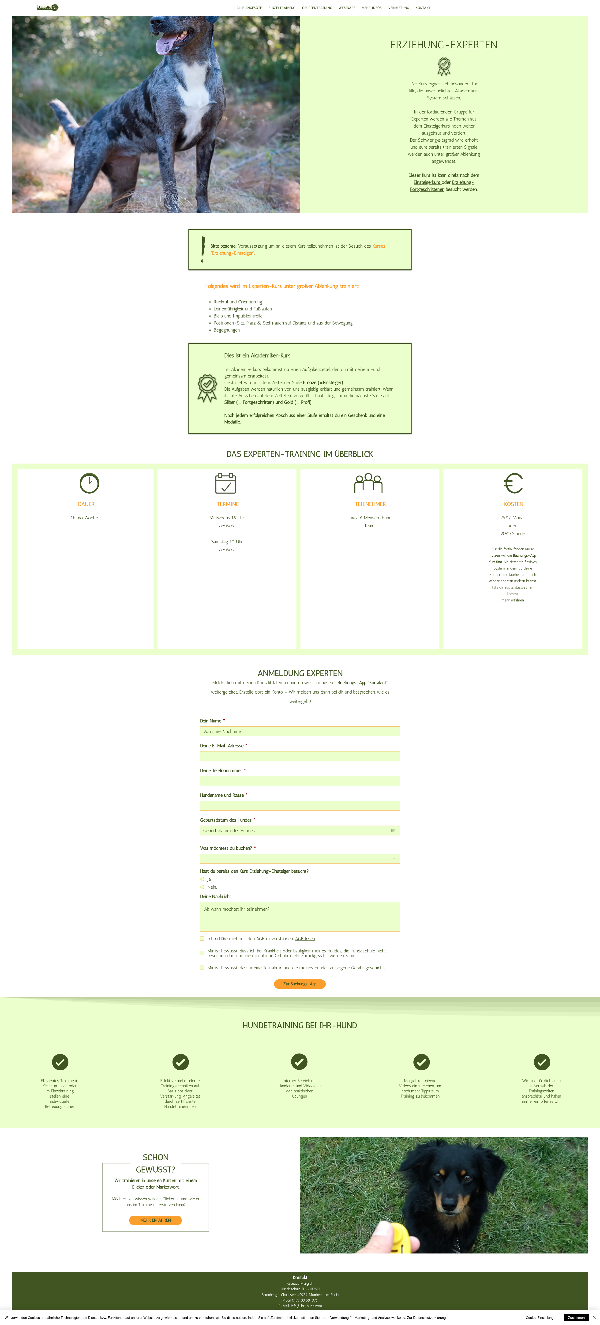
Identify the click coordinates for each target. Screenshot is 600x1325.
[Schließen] (594, 1317)
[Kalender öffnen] (393, 830)
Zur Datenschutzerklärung (426, 1317)
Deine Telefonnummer (221, 770)
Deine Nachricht (215, 896)
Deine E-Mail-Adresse (222, 745)
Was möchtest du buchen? (226, 848)
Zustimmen (576, 1317)
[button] (317, 8)
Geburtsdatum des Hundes (229, 820)
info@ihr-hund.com (306, 1306)
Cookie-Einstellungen (541, 1317)
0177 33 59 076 (305, 1300)
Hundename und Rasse (222, 795)
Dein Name (210, 720)
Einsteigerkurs (428, 182)
